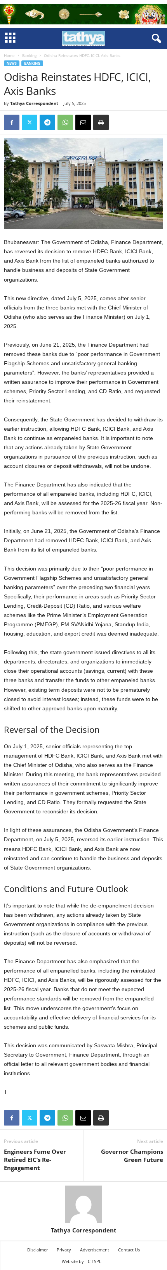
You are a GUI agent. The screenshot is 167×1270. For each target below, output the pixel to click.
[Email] (83, 122)
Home (9, 55)
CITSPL (94, 1261)
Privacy (64, 1250)
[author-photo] (83, 1204)
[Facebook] (11, 122)
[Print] (101, 122)
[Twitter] (29, 122)
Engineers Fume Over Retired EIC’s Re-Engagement (35, 1160)
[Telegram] (47, 122)
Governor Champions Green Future (132, 1155)
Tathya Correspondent (34, 103)
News (12, 63)
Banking (29, 55)
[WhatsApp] (65, 122)
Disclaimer (37, 1250)
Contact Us (129, 1250)
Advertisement (94, 1250)
